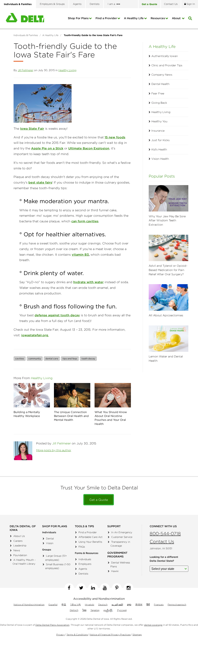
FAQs (82, 546)
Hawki (115, 571)
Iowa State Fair (32, 128)
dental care (51, 358)
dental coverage (153, 624)
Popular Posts (162, 176)
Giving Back (159, 102)
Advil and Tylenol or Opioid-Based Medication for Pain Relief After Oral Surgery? (168, 270)
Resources (158, 18)
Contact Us (162, 541)
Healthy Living (67, 70)
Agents (77, 4)
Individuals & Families (18, 4)
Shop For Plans (78, 18)
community (34, 358)
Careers (17, 541)
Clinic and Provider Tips (166, 65)
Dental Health (160, 84)
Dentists (94, 4)
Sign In (190, 4)
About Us (19, 536)
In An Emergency (121, 532)
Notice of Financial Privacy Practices (110, 634)
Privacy (60, 634)
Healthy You (159, 121)
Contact (171, 4)
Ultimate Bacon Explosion (88, 148)
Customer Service (121, 537)
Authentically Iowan (164, 56)
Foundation (20, 555)
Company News (161, 74)
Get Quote (149, 4)
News (16, 550)
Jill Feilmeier (25, 70)
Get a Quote (98, 500)
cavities (19, 358)
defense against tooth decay (57, 315)
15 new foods (115, 137)
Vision (49, 543)
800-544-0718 (165, 533)
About (176, 18)
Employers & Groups (52, 4)
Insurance (158, 130)
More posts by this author (53, 450)
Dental (50, 538)
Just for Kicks (160, 140)
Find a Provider (106, 18)
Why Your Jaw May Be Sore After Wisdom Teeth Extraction (167, 220)
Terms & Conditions (77, 634)
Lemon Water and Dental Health (166, 358)
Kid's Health (159, 149)
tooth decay (88, 358)
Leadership (19, 545)
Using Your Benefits (90, 541)
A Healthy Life (134, 18)
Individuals (85, 559)
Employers (85, 564)
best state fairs (40, 182)
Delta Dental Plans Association (52, 624)
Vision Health (160, 158)
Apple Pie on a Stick (47, 148)
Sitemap (137, 634)
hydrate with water (88, 282)
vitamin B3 (80, 254)
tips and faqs (70, 358)
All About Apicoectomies (166, 315)
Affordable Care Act (90, 537)
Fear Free (157, 93)
